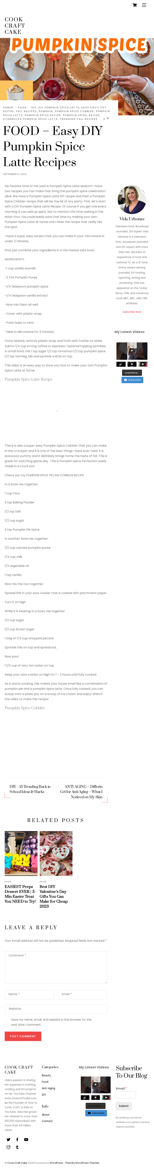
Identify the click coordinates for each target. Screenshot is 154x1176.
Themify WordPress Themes (82, 1163)
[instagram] (8, 1147)
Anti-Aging (48, 1088)
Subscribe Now (132, 312)
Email (67, 994)
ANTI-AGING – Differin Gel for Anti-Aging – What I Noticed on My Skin (81, 792)
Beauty (46, 1075)
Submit (124, 1106)
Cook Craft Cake (17, 1163)
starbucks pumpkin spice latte (30, 119)
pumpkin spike (75, 115)
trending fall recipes (79, 119)
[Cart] (134, 5)
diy (34, 107)
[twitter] (8, 1139)
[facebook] (17, 1139)
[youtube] (26, 1139)
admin (8, 107)
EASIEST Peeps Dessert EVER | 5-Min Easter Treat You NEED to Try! (20, 894)
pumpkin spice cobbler (74, 111)
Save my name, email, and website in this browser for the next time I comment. (51, 1022)
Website (15, 1009)
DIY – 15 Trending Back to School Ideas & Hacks (30, 789)
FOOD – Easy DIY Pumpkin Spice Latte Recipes (52, 147)
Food (22, 107)
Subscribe (134, 380)
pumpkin (46, 111)
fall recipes (26, 111)
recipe (94, 115)
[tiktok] (17, 1147)
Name (14, 994)
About (46, 1115)
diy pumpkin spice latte (58, 107)
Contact (47, 1121)
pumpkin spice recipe (43, 115)
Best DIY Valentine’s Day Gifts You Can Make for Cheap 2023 (54, 896)
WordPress (56, 1163)
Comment (17, 955)
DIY (44, 1095)
